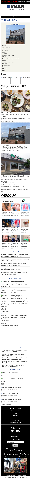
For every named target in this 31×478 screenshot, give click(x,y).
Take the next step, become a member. (15, 449)
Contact (15, 417)
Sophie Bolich (11, 121)
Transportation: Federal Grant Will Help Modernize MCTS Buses (14, 351)
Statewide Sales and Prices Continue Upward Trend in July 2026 (20, 282)
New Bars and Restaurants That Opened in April (14, 115)
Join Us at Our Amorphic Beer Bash (9, 1)
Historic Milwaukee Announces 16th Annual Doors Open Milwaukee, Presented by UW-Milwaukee (20, 315)
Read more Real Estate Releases (9, 325)
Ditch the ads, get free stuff (15, 450)
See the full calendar (6, 404)
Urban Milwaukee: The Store (15, 454)
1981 (3, 70)
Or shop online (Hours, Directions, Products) (15, 475)
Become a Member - (22, 1)
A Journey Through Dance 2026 (16, 378)
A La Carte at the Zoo (13, 372)
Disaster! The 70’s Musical (14, 387)
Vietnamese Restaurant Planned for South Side (15, 177)
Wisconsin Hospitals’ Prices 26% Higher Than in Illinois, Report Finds (14, 358)
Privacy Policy (15, 420)
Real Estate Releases (15, 279)
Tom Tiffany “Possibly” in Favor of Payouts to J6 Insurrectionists (13, 365)
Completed (4, 53)
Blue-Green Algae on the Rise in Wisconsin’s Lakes (13, 354)
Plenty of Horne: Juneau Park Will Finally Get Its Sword (15, 362)
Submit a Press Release (15, 422)
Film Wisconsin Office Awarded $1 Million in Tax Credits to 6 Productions (13, 264)
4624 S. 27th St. (9, 19)
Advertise (15, 415)
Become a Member (15, 411)
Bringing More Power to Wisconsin (20, 289)
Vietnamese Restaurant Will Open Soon (14, 147)
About (15, 413)
